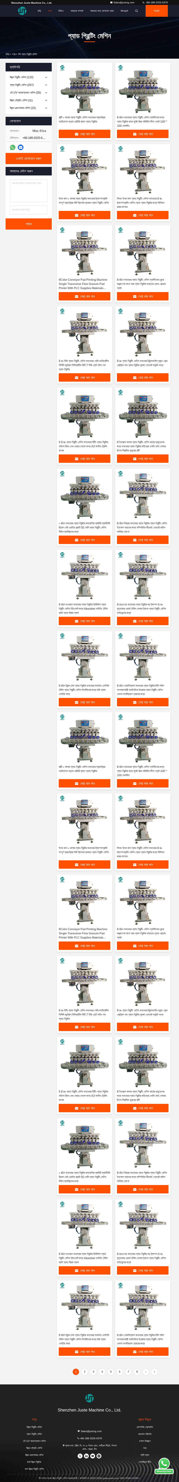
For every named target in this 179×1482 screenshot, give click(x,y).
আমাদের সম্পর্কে (77, 10)
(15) (23, 107)
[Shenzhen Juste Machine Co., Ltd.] (22, 11)
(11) (21, 100)
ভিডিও (61, 10)
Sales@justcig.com (124, 2)
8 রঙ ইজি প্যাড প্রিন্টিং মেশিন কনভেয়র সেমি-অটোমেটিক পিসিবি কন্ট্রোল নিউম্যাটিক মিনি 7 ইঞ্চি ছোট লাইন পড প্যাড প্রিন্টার (84, 365)
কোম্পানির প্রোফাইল (145, 1427)
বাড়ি (39, 10)
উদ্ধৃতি (156, 10)
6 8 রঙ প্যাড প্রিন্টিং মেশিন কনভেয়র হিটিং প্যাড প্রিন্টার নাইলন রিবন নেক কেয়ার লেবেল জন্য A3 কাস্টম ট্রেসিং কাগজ (83, 446)
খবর (144, 1448)
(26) (25, 92)
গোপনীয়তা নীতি (145, 1462)
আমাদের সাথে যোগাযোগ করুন (102, 10)
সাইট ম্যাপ (145, 1455)
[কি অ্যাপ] (12, 147)
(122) (21, 77)
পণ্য (49, 10)
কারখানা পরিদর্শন (144, 1434)
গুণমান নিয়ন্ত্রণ (145, 1441)
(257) (22, 84)
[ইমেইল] (20, 147)
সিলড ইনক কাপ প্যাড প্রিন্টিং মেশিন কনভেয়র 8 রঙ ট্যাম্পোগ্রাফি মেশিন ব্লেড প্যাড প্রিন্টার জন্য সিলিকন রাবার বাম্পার (140, 202)
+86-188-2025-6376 (156, 2)
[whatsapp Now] (164, 1473)
